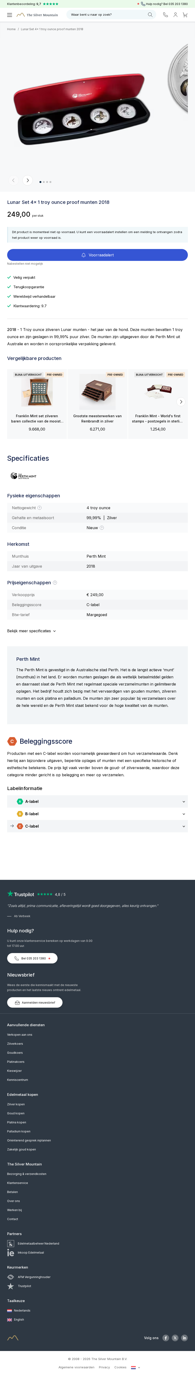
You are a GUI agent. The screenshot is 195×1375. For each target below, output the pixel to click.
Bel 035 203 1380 (34, 958)
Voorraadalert (101, 255)
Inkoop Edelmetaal (31, 1252)
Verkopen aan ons (19, 1034)
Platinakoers (15, 1062)
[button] (13, 180)
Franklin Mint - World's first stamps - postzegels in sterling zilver (158, 419)
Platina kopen (16, 1122)
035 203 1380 (178, 4)
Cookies (120, 1367)
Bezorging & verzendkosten (26, 1174)
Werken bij (14, 1210)
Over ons (13, 1201)
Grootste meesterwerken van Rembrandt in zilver (97, 418)
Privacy (104, 1367)
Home (11, 29)
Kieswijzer (14, 1071)
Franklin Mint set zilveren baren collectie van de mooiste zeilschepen (37, 419)
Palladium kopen (18, 1131)
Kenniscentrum (17, 1080)
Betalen (12, 1192)
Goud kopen (15, 1113)
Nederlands (21, 1310)
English (18, 1319)
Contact (12, 1219)
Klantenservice (17, 1183)
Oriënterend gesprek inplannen (29, 1140)
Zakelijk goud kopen (21, 1149)
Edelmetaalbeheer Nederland (38, 1243)
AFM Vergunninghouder (34, 1277)
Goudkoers (15, 1052)
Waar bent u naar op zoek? (91, 14)
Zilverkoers (15, 1043)
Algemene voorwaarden (76, 1367)
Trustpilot (24, 1286)
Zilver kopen (16, 1104)
